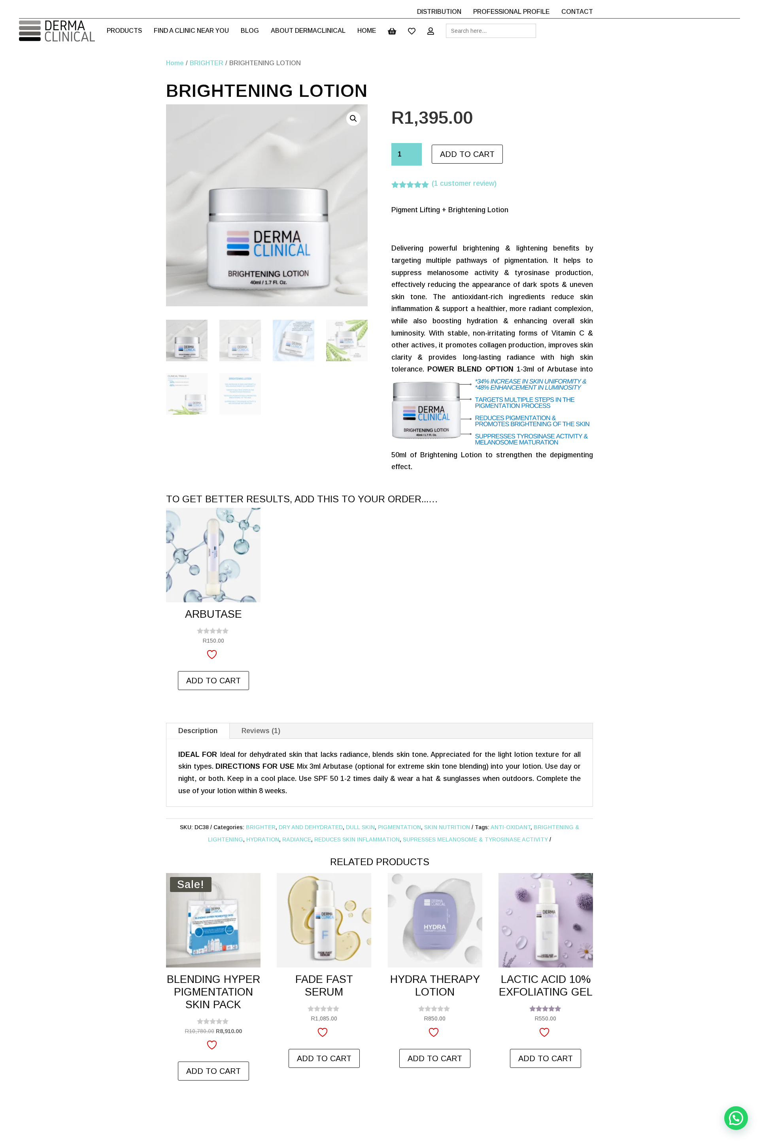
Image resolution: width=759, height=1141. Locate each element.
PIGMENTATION (399, 827)
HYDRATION (262, 839)
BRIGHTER (206, 63)
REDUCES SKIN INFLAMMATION (357, 839)
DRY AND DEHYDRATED (311, 827)
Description (197, 731)
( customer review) (464, 183)
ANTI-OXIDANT (511, 827)
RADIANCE (296, 839)
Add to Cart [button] (213, 680)
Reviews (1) (261, 731)
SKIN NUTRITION (447, 827)
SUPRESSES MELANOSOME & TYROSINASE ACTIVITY (475, 839)
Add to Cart (467, 154)
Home (175, 63)
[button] (353, 118)
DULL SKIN (360, 827)
